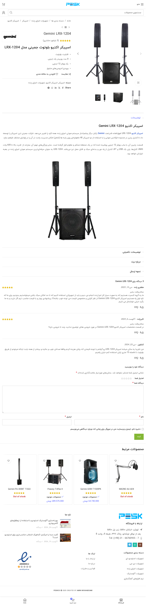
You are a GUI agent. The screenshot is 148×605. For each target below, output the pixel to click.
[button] (141, 54)
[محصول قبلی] (69, 27)
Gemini (101, 133)
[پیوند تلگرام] (48, 88)
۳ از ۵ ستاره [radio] (126, 378)
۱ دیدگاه (39, 527)
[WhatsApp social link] (52, 88)
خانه (69, 21)
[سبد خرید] (4, 4)
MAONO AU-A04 (126, 489)
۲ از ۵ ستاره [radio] (128, 378)
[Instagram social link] (140, 545)
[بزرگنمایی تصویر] (138, 82)
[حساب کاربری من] (4, 12)
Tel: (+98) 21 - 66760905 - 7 (124, 538)
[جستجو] (11, 13)
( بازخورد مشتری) (51, 40)
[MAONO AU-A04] (126, 472)
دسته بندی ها (57, 21)
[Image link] (131, 516)
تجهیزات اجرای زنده (40, 21)
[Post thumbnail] (65, 524)
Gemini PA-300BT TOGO (19, 489)
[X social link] (59, 88)
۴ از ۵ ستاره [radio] (124, 378)
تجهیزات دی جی (137, 563)
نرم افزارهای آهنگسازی (134, 578)
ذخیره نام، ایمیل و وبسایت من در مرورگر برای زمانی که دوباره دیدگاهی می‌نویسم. (105, 429)
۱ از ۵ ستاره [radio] (131, 378)
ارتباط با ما (90, 558)
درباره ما (91, 563)
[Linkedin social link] (55, 88)
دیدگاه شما (138, 383)
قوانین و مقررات (88, 568)
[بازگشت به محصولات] (65, 27)
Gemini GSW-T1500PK (91, 489)
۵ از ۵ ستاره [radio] (122, 378)
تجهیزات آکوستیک (135, 573)
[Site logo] (73, 4)
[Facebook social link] (63, 88)
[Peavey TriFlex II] (55, 472)
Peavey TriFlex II (55, 489)
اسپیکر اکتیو (13, 21)
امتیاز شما (139, 378)
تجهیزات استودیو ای (135, 558)
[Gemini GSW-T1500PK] (91, 472)
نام (141, 416)
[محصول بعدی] (62, 27)
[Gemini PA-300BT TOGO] (19, 472)
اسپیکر (25, 21)
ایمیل (68, 416)
